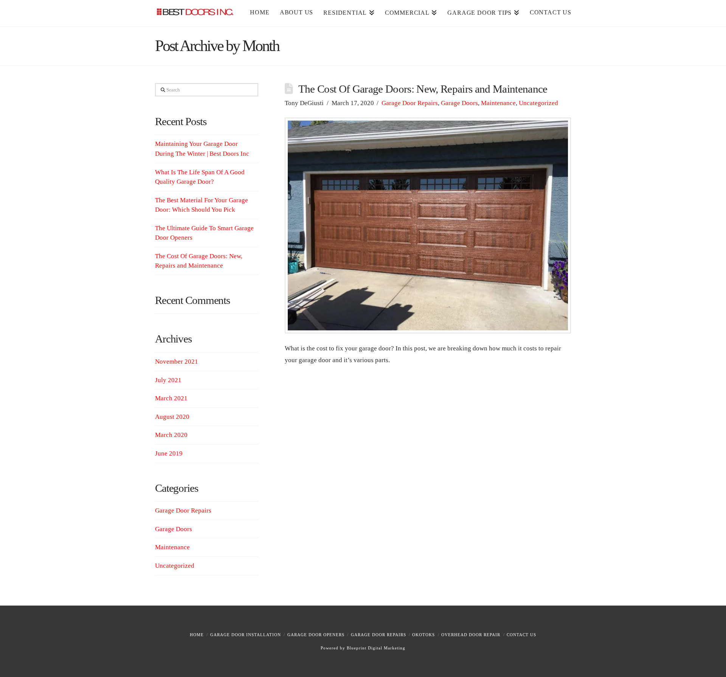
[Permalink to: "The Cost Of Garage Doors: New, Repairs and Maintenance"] (428, 226)
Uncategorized (538, 103)
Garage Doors (459, 103)
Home (197, 634)
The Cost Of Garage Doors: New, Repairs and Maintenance (423, 89)
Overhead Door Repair (470, 634)
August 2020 (172, 416)
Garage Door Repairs (410, 103)
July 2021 (168, 380)
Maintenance (498, 103)
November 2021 (176, 361)
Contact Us (521, 634)
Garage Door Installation (245, 634)
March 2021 (171, 398)
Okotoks (423, 634)
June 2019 (169, 453)
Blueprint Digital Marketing (376, 648)
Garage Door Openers (315, 634)
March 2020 (171, 434)
